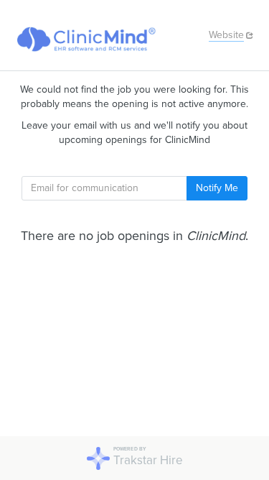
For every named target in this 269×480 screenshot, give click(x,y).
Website (226, 35)
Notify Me (217, 188)
